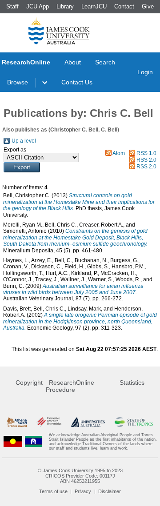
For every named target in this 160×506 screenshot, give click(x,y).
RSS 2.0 (146, 160)
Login (145, 72)
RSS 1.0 (146, 153)
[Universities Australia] (87, 422)
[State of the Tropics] (134, 422)
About (72, 62)
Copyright (29, 382)
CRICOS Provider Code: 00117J (80, 475)
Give (148, 6)
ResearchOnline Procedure (70, 386)
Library (65, 6)
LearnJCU (94, 6)
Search (105, 62)
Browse (17, 82)
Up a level (24, 141)
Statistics (132, 382)
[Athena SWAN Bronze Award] (17, 422)
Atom (118, 153)
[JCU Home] (59, 30)
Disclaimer (109, 491)
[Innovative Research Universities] (48, 422)
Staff (12, 6)
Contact (124, 6)
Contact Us (76, 82)
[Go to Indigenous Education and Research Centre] (13, 441)
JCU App (37, 6)
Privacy (83, 491)
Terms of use (53, 491)
